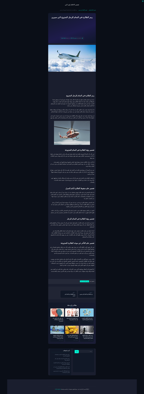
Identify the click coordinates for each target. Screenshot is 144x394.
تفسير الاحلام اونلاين (92, 10)
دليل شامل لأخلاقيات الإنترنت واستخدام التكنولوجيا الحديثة (62, 355)
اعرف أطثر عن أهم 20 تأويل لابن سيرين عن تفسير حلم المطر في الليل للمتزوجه (87, 337)
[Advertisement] (72, 28)
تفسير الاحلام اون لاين (72, 5)
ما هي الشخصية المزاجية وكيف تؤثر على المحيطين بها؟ (62, 359)
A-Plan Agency (58, 389)
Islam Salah (63, 38)
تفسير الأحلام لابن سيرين (83, 10)
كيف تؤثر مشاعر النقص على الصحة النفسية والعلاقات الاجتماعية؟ (58, 320)
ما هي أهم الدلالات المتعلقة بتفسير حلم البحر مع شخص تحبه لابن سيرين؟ (58, 337)
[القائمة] (143, 1)
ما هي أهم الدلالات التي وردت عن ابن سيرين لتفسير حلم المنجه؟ (72, 337)
